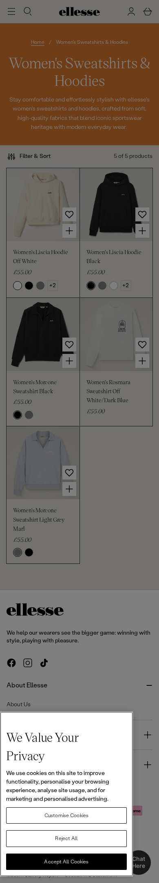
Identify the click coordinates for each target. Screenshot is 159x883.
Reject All (66, 838)
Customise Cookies (66, 815)
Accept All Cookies (66, 862)
